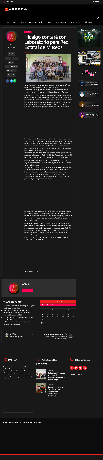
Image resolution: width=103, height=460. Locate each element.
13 (57, 312)
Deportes (32, 22)
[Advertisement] (48, 123)
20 (58, 314)
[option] (48, 68)
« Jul (41, 323)
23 (73, 314)
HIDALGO (8, 58)
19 (52, 314)
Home (7, 22)
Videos (50, 22)
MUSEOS (11, 62)
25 (47, 316)
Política (41, 22)
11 (47, 312)
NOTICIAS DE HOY (11, 70)
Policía (23, 22)
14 (63, 312)
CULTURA (11, 54)
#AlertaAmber (61, 22)
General (15, 22)
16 (73, 312)
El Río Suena (88, 22)
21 (63, 314)
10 (42, 312)
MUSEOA (15, 58)
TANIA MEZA (11, 75)
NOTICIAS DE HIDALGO (11, 66)
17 (42, 314)
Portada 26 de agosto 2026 (13, 315)
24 (42, 316)
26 (52, 316)
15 (68, 312)
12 (52, 312)
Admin (11, 44)
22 (68, 314)
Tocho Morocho (75, 22)
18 (47, 314)
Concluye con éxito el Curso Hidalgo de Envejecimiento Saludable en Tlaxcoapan (55, 391)
